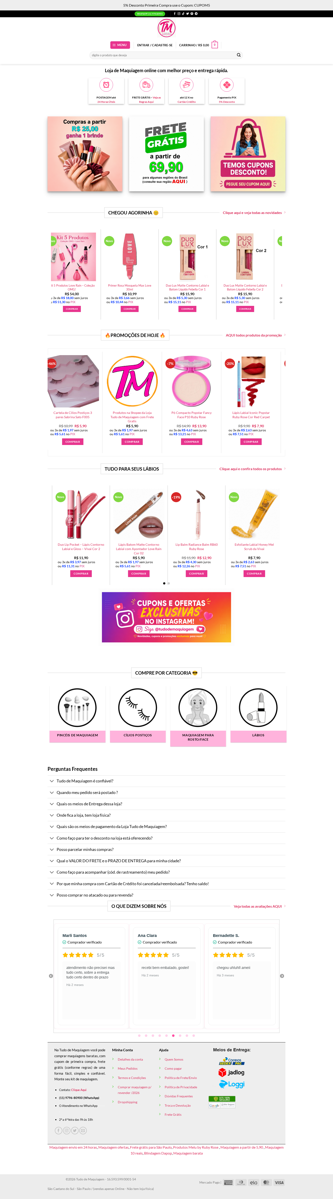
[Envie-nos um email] (83, 1130)
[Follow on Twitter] (187, 13)
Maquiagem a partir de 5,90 (242, 1147)
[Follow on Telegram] (196, 13)
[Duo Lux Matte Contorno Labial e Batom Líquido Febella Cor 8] (177, 257)
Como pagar (173, 1068)
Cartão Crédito (187, 101)
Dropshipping (127, 1102)
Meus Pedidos (128, 1068)
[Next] (272, 523)
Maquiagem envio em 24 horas (73, 1147)
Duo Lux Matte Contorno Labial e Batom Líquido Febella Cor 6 (61, 287)
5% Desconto (227, 101)
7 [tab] (180, 1036)
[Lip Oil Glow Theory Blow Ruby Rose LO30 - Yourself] (231, 514)
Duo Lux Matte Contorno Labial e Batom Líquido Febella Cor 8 (177, 287)
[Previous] (48, 262)
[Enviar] (239, 55)
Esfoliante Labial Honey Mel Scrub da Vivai (58, 547)
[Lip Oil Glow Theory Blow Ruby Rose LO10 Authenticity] (115, 514)
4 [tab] (160, 1036)
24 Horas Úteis (106, 101)
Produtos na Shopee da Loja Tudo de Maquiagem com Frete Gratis (222, 417)
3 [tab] (153, 1036)
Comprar (222, 441)
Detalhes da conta (130, 1059)
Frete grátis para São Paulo (151, 1147)
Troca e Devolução (178, 1105)
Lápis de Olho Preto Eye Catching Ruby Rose (234, 287)
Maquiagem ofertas (113, 1147)
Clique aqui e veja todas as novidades (252, 212)
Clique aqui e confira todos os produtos (251, 469)
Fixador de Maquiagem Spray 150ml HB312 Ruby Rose (103, 415)
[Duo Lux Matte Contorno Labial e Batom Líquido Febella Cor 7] (119, 257)
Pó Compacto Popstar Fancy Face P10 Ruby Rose (282, 415)
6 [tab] (173, 1036)
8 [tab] (187, 1036)
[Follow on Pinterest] (192, 13)
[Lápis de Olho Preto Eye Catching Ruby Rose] (235, 257)
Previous (51, 976)
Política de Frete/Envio (181, 1078)
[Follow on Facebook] (174, 13)
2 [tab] (146, 1036)
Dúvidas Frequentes (179, 1096)
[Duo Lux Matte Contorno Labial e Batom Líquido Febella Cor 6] (61, 257)
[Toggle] (52, 781)
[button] (120, 45)
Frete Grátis (173, 1114)
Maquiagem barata (188, 1153)
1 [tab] (139, 1036)
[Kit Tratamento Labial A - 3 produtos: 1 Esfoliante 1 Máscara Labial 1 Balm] (173, 514)
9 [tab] (194, 1036)
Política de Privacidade (181, 1087)
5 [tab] (167, 1036)
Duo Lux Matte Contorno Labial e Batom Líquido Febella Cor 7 (119, 287)
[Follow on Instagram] (179, 13)
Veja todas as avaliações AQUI (258, 906)
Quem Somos (174, 1059)
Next (282, 976)
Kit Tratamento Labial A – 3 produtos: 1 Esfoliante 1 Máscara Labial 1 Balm (174, 549)
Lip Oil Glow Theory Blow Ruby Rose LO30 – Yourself (231, 547)
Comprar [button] (62, 308)
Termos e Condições (132, 1078)
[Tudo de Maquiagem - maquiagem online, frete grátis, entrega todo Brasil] (166, 28)
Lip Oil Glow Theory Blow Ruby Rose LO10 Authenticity (116, 547)
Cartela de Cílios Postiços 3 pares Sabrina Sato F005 (162, 415)
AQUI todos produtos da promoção (254, 335)
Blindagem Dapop (158, 1153)
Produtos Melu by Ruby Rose (196, 1147)
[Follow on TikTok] (183, 13)
